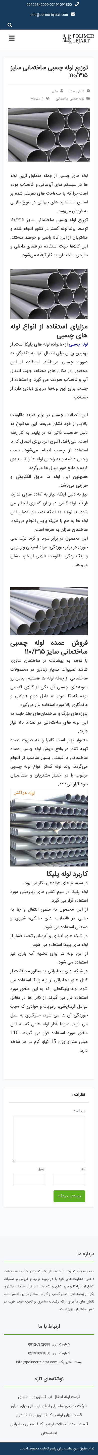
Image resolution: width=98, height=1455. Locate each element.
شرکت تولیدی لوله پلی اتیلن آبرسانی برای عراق (49, 1406)
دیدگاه (79, 1111)
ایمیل (41, 1169)
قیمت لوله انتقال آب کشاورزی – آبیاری (49, 1397)
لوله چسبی (78, 344)
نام (83, 1169)
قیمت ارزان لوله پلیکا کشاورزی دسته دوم (49, 1415)
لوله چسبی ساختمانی (70, 99)
